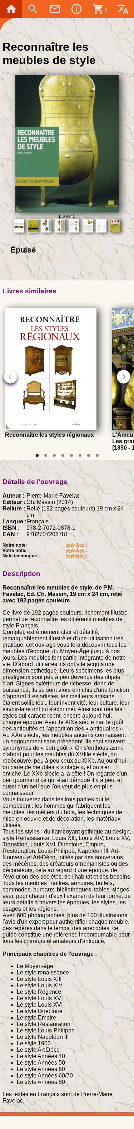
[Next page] (123, 376)
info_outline (76, 9)
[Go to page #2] (45, 455)
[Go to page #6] (80, 455)
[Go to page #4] (63, 455)
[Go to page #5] (71, 455)
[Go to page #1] (37, 455)
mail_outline (55, 9)
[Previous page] (10, 376)
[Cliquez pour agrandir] (67, 210)
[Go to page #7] (88, 455)
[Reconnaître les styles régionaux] (50, 428)
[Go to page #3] (54, 455)
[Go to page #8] (97, 455)
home (11, 9)
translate (123, 9)
